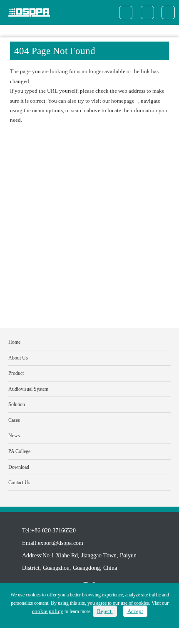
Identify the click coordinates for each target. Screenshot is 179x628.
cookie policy (47, 611)
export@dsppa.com (60, 543)
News (14, 435)
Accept (135, 611)
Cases (14, 420)
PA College (19, 451)
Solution (16, 404)
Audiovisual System (28, 389)
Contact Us (19, 482)
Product (16, 373)
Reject (105, 611)
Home (14, 342)
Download (18, 467)
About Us (18, 358)
